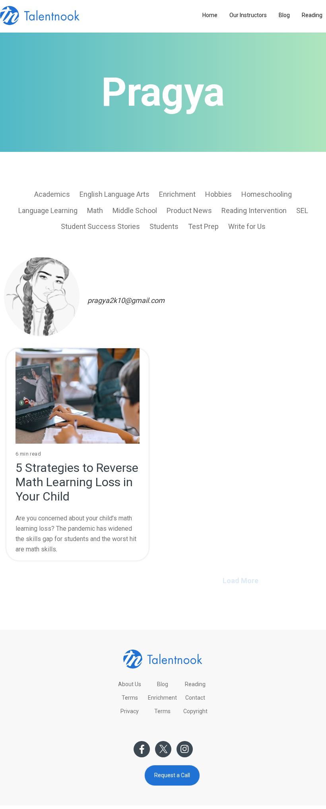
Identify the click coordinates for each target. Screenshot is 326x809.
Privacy (129, 711)
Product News (189, 210)
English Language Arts (114, 194)
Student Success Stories (100, 226)
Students (164, 226)
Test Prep (203, 226)
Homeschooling (266, 194)
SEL (302, 210)
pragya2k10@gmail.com (126, 300)
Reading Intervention (254, 210)
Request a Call (172, 775)
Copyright (195, 711)
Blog (284, 15)
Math (95, 210)
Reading (312, 15)
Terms (130, 698)
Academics (52, 194)
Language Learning (48, 210)
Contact (195, 698)
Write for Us (247, 226)
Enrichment (177, 194)
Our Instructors (248, 15)
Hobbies (218, 194)
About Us (129, 684)
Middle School (135, 210)
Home (209, 15)
